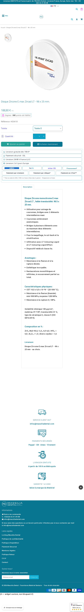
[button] (54, 6)
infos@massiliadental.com (14, 519)
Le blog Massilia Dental (11, 535)
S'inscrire (34, 577)
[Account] (76, 19)
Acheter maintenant (49, 144)
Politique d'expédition (10, 543)
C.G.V (4, 558)
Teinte (4, 128)
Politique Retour (8, 554)
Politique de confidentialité (12, 539)
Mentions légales (8, 551)
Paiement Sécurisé (9, 547)
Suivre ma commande (12, 514)
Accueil (3, 27)
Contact (5, 562)
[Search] (76, 9)
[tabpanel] (8, 37)
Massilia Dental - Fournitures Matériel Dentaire (24, 585)
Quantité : (8, 136)
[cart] (81, 19)
